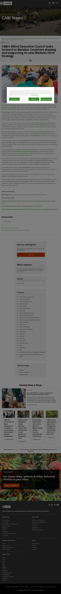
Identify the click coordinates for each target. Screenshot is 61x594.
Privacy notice (34, 94)
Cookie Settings (14, 99)
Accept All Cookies (46, 99)
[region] (30, 95)
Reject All (34, 99)
